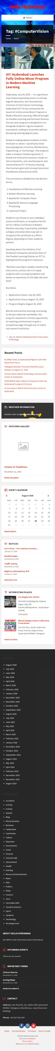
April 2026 (10, 681)
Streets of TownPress (15, 467)
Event (8, 849)
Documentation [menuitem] (18, 1031)
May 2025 (10, 726)
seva (8, 899)
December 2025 (13, 697)
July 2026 (10, 669)
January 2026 (11, 693)
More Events (10, 531)
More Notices (10, 580)
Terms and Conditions (27, 1038)
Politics (9, 886)
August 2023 (11, 783)
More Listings (10, 639)
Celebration (11, 829)
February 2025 (12, 738)
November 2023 (13, 779)
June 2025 (10, 722)
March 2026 (11, 685)
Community (11, 833)
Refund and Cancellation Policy (27, 1044)
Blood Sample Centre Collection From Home (33, 621)
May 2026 (10, 677)
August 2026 (11, 665)
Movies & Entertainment (16, 874)
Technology (14, 339)
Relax (8, 890)
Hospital (23, 614)
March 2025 (11, 734)
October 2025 (12, 705)
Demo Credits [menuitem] (45, 1031)
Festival (9, 854)
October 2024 (12, 750)
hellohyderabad (30, 337)
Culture (9, 837)
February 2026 (12, 689)
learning (9, 870)
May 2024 (10, 763)
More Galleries (11, 478)
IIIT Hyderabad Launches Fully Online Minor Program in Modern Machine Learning (27, 80)
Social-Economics (13, 907)
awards (9, 813)
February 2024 (12, 771)
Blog (8, 817)
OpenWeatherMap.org (29, 414)
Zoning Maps (9, 980)
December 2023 (13, 775)
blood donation (12, 821)
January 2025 (11, 742)
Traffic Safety (10, 563)
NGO (8, 882)
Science (9, 894)
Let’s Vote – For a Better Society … (21, 548)
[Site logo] (27, 9)
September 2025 (13, 710)
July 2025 (10, 718)
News (16, 38)
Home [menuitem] (7, 1031)
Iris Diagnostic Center (28, 597)
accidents (10, 800)
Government (11, 862)
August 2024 (11, 759)
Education (43, 337)
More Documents (11, 988)
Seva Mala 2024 (12, 903)
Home (8, 38)
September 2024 (13, 755)
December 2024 (13, 746)
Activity (9, 804)
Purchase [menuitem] (32, 1031)
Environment (11, 845)
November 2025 (13, 701)
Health (8, 866)
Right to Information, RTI (16, 571)
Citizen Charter (10, 972)
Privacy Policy (27, 1041)
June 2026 (10, 673)
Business (10, 825)
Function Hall (11, 858)
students (10, 915)
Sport (8, 911)
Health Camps (11, 556)
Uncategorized (12, 923)
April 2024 (10, 767)
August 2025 (11, 714)
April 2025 (10, 730)
